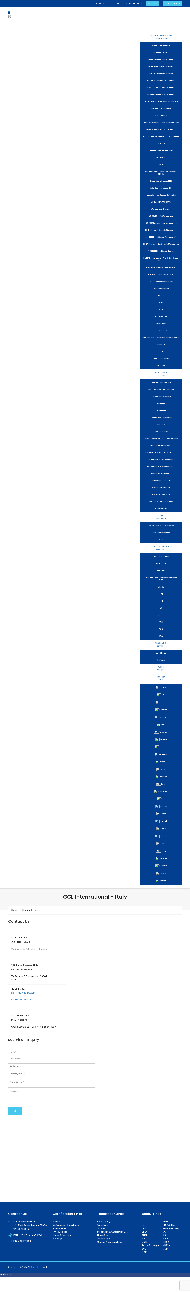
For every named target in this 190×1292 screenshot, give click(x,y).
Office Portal (101, 3)
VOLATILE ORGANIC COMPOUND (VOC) (161, 452)
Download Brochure (133, 3)
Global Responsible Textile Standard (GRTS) (161, 122)
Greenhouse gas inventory (161, 474)
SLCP (161, 309)
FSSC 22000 (161, 563)
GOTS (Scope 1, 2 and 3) (161, 108)
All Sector (161, 366)
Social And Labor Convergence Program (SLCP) (161, 579)
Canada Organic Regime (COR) (161, 150)
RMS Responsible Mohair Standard (161, 80)
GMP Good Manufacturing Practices (161, 268)
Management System (160, 209)
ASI (161, 608)
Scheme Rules (59, 1228)
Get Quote (152, 3)
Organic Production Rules (109, 1242)
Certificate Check (172, 3)
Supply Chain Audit (160, 358)
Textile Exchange (160, 52)
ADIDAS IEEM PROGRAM (161, 202)
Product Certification (160, 45)
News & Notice (104, 1235)
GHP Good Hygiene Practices (161, 282)
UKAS (144, 1228)
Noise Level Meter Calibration (161, 501)
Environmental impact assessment (161, 459)
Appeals (101, 1228)
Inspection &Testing (161, 374)
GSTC (165, 1249)
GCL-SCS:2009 (161, 317)
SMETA (161, 295)
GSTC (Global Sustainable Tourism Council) (161, 136)
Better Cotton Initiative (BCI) (161, 188)
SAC (144, 1249)
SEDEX (166, 1242)
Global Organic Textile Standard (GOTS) (160, 101)
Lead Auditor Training (161, 533)
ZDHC (161, 629)
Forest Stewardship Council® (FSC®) (160, 129)
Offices (26, 910)
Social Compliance (160, 289)
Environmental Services (160, 396)
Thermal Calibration (161, 508)
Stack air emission (160, 432)
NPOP (161, 164)
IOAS (161, 601)
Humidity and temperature (161, 418)
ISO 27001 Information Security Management (161, 244)
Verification (160, 324)
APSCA (161, 587)
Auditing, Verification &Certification (160, 37)
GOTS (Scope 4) (161, 115)
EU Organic (160, 157)
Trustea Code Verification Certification (160, 195)
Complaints (103, 1225)
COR (165, 1232)
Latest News (161, 653)
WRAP (161, 302)
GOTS (145, 1242)
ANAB (161, 594)
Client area (160, 660)
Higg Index (161, 570)
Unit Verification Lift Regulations (161, 389)
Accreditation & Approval (161, 548)
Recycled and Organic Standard (161, 526)
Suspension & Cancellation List (112, 1232)
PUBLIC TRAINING (160, 517)
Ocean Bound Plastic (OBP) (161, 181)
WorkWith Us (161, 668)
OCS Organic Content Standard (161, 66)
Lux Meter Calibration (161, 494)
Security (160, 344)
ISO (143, 1222)
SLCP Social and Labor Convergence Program (161, 338)
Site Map (57, 1238)
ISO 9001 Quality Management (161, 216)
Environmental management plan (161, 467)
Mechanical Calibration (161, 488)
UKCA (144, 1232)
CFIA (161, 636)
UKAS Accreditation (161, 556)
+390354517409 (23, 1000)
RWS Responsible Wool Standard (160, 87)
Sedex (160, 615)
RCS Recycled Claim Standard (161, 73)
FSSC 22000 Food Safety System (161, 251)
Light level (161, 425)
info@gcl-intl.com (26, 993)
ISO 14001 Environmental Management (161, 223)
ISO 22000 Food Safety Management (161, 237)
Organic (160, 143)
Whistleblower (104, 1238)
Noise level (161, 410)
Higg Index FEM (161, 331)
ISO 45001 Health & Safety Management (161, 230)
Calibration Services (160, 481)
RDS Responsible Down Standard (160, 94)
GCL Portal (116, 3)
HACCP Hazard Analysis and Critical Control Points (161, 259)
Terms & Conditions (62, 1235)
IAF (143, 1225)
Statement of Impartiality (66, 1225)
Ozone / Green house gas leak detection (161, 438)
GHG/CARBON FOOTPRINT (161, 445)
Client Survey (103, 1222)
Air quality (161, 403)
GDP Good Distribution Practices (161, 275)
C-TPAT (161, 351)
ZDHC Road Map (171, 1228)
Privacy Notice (60, 1232)
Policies (56, 1222)
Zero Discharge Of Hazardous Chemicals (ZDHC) (161, 173)
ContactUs (160, 678)
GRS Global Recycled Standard (160, 59)
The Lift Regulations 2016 (161, 383)
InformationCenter (161, 644)
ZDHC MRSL (169, 1225)
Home (14, 910)
